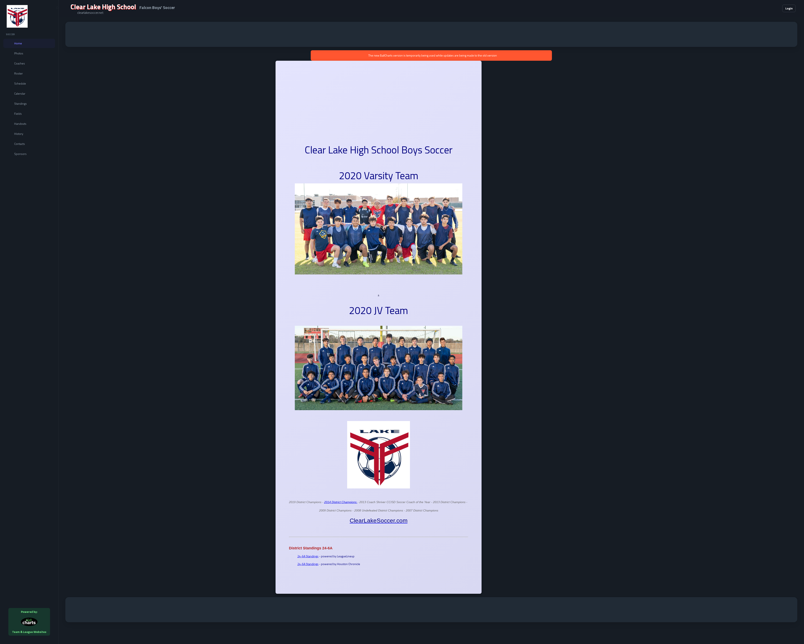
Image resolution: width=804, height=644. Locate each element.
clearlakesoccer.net (90, 12)
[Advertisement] (431, 34)
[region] (29, 322)
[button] (766, 8)
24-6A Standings (307, 556)
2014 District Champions (340, 502)
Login (789, 8)
